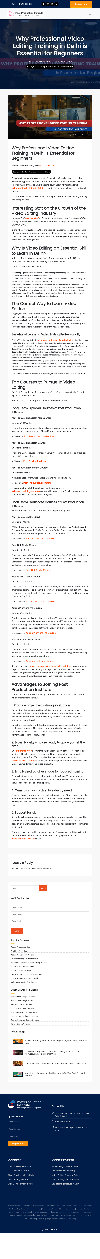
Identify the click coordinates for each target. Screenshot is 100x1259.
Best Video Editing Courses (22, 1000)
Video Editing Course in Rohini (66, 1175)
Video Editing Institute (18, 1179)
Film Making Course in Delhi (65, 1166)
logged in (29, 868)
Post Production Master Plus (39, 436)
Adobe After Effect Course (40, 661)
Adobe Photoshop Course (22, 947)
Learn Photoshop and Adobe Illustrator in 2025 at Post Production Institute (56, 1074)
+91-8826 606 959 (23, 4)
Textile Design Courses (20, 1024)
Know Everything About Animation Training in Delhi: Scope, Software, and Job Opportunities (52, 1052)
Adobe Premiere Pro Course (41, 632)
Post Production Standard (40, 538)
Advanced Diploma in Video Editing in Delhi (29, 963)
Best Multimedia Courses (21, 1004)
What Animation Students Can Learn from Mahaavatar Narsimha (55, 1063)
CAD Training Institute (18, 1170)
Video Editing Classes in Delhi (65, 1179)
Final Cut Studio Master (38, 570)
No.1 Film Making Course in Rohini (24, 959)
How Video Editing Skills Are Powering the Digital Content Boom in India (56, 1041)
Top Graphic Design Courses (23, 997)
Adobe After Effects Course (22, 966)
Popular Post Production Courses (25, 1016)
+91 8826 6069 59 (63, 1121)
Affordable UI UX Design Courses (24, 1012)
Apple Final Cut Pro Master (40, 601)
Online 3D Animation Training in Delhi (26, 974)
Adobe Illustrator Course (21, 970)
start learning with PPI (23, 838)
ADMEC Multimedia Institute (21, 1175)
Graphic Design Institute (19, 1166)
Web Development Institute (21, 1183)
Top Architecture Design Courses (25, 1020)
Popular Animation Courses (22, 1008)
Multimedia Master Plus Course (24, 982)
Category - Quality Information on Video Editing (50, 66)
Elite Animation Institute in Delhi (24, 978)
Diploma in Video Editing (63, 1170)
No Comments (64, 61)
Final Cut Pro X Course (20, 951)
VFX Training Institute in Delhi (65, 1183)
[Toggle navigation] (90, 13)
